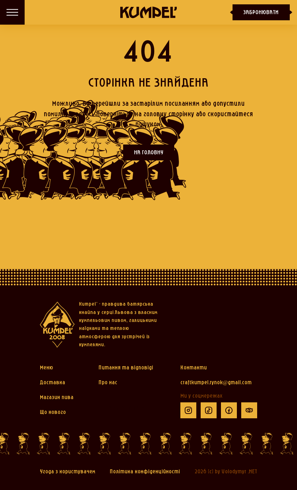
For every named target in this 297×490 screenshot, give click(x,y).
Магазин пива (57, 397)
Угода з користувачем (67, 471)
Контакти (193, 367)
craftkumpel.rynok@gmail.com (216, 382)
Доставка (52, 382)
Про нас (108, 382)
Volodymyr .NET (239, 471)
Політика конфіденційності (145, 471)
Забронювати (261, 12)
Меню (46, 367)
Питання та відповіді (126, 367)
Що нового (53, 412)
